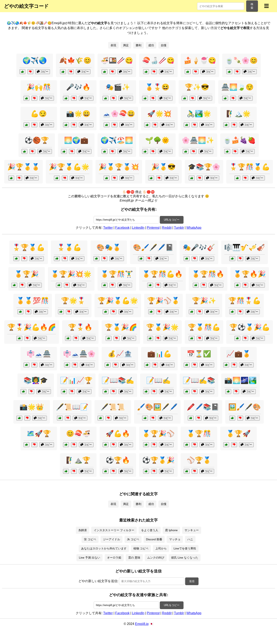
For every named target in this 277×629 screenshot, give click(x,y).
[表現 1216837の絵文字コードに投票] (146, 391)
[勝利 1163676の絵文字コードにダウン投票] (112, 285)
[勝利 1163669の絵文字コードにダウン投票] (65, 258)
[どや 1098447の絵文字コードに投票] (188, 71)
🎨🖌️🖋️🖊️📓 (153, 247)
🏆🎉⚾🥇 (163, 300)
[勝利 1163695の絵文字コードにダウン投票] (24, 258)
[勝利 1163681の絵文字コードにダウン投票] (245, 338)
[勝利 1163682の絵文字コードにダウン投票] (22, 285)
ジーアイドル (111, 539)
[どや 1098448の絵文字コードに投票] (22, 71)
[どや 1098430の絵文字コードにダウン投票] (34, 124)
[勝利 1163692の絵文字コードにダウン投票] (154, 471)
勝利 (138, 45)
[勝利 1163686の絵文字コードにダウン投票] (240, 311)
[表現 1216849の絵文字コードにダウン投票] (75, 365)
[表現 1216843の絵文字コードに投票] (228, 391)
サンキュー (192, 530)
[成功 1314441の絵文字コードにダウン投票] (72, 391)
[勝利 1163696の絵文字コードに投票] (151, 311)
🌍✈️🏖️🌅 (117, 140)
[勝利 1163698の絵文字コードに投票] (57, 178)
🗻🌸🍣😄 (119, 113)
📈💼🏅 (238, 353)
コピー (44, 71)
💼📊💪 (159, 353)
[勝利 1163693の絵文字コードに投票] (150, 285)
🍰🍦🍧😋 (200, 60)
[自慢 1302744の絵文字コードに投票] (19, 418)
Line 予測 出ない (89, 557)
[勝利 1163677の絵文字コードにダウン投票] (114, 178)
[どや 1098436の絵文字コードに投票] (145, 98)
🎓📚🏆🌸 (204, 166)
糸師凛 (82, 530)
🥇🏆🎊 (199, 433)
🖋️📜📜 (113, 407)
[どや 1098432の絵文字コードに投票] (26, 98)
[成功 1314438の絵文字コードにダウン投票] (200, 178)
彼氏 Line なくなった (184, 557)
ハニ (190, 539)
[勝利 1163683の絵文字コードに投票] (237, 178)
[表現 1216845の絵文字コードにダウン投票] (240, 258)
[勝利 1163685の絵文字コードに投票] (105, 471)
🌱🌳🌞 (157, 140)
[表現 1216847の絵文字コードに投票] (187, 391)
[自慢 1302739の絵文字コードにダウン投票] (69, 311)
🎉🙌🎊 (39, 87)
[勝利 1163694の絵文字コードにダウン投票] (116, 338)
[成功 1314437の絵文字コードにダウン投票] (234, 365)
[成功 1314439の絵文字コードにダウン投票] (112, 151)
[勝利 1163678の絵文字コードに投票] (19, 338)
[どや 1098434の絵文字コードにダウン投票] (155, 124)
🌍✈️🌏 (35, 60)
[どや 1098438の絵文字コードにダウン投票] (233, 98)
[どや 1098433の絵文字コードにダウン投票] (114, 124)
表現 (113, 45)
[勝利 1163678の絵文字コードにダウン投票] (27, 338)
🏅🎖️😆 (157, 87)
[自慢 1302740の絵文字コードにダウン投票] (159, 178)
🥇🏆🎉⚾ (158, 433)
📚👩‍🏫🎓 (36, 380)
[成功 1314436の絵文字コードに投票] (192, 311)
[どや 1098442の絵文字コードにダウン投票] (195, 124)
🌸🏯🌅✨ (198, 140)
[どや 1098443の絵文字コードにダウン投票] (113, 98)
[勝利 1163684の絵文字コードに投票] (150, 338)
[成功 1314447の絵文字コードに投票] (96, 258)
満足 (126, 45)
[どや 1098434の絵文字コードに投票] (147, 124)
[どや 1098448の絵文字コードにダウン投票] (30, 71)
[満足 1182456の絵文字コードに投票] (66, 444)
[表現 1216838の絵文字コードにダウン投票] (199, 418)
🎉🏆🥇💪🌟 (69, 166)
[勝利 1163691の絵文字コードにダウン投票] (76, 338)
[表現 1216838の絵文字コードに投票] (191, 418)
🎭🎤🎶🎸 (199, 247)
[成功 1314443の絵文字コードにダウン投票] (153, 151)
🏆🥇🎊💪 (204, 327)
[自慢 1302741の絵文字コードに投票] (186, 151)
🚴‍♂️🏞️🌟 (199, 113)
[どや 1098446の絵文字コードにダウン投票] (71, 71)
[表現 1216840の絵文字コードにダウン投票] (108, 418)
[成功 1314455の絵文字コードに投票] (26, 444)
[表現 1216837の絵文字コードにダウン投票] (154, 391)
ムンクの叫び (155, 557)
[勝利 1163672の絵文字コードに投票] (226, 444)
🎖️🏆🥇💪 (28, 247)
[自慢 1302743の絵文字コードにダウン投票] (28, 311)
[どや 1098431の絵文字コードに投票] (185, 98)
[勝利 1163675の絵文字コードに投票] (187, 471)
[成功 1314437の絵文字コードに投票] (226, 365)
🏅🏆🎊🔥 (208, 274)
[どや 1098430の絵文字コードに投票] (26, 124)
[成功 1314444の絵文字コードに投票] (187, 365)
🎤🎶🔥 (78, 87)
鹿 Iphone (171, 530)
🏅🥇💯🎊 (32, 300)
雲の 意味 (134, 557)
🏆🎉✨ (204, 300)
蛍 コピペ (90, 539)
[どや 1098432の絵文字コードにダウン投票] (34, 98)
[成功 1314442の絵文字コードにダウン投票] (115, 365)
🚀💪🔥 (118, 433)
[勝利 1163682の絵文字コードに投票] (14, 285)
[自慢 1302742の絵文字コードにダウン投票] (113, 444)
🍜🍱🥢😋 (117, 60)
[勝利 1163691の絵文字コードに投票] (68, 338)
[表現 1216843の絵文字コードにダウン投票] (236, 391)
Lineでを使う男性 (185, 548)
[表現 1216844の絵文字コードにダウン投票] (113, 391)
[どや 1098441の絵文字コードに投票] (24, 151)
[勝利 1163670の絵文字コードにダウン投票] (245, 285)
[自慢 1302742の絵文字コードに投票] (105, 444)
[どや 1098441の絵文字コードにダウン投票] (32, 151)
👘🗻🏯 (39, 353)
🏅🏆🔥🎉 (249, 274)
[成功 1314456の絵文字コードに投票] (147, 365)
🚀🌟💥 (159, 113)
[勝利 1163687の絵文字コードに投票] (146, 444)
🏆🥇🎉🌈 (121, 327)
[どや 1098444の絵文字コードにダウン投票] (154, 71)
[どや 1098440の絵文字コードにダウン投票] (237, 71)
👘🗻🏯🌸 (79, 353)
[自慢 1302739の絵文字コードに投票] (61, 311)
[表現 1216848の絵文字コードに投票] (232, 418)
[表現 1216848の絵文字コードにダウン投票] (240, 418)
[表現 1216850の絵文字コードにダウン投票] (68, 418)
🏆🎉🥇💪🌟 (118, 300)
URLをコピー (171, 219)
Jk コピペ (133, 539)
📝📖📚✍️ (118, 380)
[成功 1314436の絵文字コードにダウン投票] (200, 311)
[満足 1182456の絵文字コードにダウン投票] (74, 444)
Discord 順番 (154, 539)
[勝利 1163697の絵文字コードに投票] (196, 285)
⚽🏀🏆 (37, 140)
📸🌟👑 (31, 407)
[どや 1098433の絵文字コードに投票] (107, 124)
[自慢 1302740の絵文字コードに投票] (151, 178)
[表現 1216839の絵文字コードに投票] (26, 365)
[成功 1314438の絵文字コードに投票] (192, 178)
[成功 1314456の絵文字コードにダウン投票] (155, 365)
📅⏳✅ (199, 353)
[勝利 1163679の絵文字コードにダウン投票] (195, 444)
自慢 (163, 45)
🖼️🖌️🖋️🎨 (244, 407)
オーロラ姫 (114, 557)
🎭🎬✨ (118, 87)
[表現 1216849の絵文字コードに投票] (67, 365)
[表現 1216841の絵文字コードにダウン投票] (149, 258)
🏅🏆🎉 (26, 274)
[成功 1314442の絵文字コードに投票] (108, 365)
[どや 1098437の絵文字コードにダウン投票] (112, 71)
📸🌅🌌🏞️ (240, 380)
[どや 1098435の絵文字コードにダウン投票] (74, 98)
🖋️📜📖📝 (72, 407)
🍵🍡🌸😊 (241, 60)
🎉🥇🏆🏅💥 (119, 166)
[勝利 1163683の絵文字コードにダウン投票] (245, 178)
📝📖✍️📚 (199, 380)
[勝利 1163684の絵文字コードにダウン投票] (158, 338)
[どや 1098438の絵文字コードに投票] (225, 98)
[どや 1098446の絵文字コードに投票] (63, 71)
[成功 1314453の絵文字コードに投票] (23, 391)
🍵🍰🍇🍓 (239, 140)
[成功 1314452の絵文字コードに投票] (64, 151)
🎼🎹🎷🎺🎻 (244, 247)
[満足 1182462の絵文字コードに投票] (227, 151)
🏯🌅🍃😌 (237, 87)
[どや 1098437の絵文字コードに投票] (104, 71)
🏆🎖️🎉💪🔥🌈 (31, 327)
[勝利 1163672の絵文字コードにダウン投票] (234, 444)
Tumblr (179, 227)
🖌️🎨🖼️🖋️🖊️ (157, 407)
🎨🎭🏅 (109, 247)
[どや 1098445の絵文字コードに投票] (226, 124)
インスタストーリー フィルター (114, 530)
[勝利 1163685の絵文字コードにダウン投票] (113, 471)
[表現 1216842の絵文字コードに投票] (145, 418)
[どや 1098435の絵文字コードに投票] (66, 98)
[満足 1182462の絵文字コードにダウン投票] (235, 151)
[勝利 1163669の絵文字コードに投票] (57, 258)
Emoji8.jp (142, 624)
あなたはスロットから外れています (104, 548)
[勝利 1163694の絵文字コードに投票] (109, 338)
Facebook (122, 227)
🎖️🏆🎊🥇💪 (249, 166)
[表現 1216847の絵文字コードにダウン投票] (195, 391)
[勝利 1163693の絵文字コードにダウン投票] (158, 285)
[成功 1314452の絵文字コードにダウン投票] (72, 151)
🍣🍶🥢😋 (158, 60)
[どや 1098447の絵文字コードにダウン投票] (196, 71)
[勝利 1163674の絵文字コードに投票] (105, 311)
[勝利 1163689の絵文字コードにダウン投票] (200, 338)
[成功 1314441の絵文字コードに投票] (64, 391)
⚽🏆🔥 (118, 460)
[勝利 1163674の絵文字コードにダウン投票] (113, 311)
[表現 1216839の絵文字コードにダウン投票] (34, 365)
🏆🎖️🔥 (80, 327)
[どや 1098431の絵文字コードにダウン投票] (192, 98)
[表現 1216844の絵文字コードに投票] (105, 391)
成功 (151, 45)
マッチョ (174, 539)
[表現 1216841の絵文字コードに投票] (141, 258)
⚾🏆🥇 (199, 460)
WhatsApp (193, 227)
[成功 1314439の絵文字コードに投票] (104, 151)
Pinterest (153, 227)
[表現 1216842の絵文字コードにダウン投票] (153, 418)
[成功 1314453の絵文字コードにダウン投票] (31, 391)
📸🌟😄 (78, 113)
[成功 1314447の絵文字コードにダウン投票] (104, 258)
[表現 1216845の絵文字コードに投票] (232, 258)
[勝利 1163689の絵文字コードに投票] (192, 338)
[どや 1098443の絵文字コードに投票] (105, 98)
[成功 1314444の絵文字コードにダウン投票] (195, 365)
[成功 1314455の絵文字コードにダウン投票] (34, 444)
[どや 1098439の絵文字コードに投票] (66, 124)
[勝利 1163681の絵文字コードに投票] (237, 338)
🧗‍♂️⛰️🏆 (78, 460)
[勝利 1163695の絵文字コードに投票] (16, 258)
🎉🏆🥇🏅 (23, 166)
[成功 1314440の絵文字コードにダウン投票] (74, 471)
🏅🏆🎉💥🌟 (71, 274)
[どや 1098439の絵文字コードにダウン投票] (74, 124)
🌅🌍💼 (76, 140)
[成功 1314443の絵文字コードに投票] (145, 151)
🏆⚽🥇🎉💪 (249, 327)
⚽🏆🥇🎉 (158, 460)
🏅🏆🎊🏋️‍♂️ (117, 274)
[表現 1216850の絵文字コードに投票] (60, 418)
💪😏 (39, 113)
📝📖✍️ (158, 380)
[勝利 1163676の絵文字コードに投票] (104, 285)
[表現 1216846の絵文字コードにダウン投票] (195, 258)
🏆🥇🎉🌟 (162, 327)
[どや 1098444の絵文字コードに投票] (146, 71)
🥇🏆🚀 (238, 433)
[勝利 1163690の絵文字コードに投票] (11, 178)
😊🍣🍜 (78, 433)
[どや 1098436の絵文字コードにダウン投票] (153, 98)
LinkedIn (138, 227)
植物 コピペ (140, 548)
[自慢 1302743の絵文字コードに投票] (20, 311)
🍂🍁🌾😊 (75, 60)
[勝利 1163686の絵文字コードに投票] (232, 311)
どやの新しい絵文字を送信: (98, 581)
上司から (161, 548)
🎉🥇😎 (163, 166)
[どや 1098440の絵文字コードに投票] (229, 71)
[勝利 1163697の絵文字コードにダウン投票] (204, 285)
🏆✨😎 (197, 87)
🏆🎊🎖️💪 (244, 300)
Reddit (167, 227)
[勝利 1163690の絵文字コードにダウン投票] (19, 178)
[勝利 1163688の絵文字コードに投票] (59, 285)
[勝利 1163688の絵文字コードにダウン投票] (67, 285)
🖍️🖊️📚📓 (203, 407)
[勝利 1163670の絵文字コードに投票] (237, 285)
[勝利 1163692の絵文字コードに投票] (146, 471)
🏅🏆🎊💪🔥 (162, 274)
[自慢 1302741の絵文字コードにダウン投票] (193, 151)
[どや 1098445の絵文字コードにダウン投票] (234, 124)
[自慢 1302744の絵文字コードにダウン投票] (27, 418)
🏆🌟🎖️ (73, 300)
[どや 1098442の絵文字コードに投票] (187, 124)
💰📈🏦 (120, 353)
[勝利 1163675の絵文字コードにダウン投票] (195, 471)
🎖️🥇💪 (69, 247)
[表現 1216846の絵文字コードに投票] (187, 258)
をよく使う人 (149, 530)
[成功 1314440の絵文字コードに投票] (66, 471)
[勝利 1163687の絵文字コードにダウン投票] (154, 444)
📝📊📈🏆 (76, 380)
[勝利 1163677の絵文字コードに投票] (107, 178)
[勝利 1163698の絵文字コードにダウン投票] (65, 178)
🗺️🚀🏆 (39, 433)
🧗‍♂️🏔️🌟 (238, 113)
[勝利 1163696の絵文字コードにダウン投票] (159, 311)
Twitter (108, 227)
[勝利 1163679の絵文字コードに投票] (187, 444)
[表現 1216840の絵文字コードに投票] (100, 418)
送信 (191, 581)
